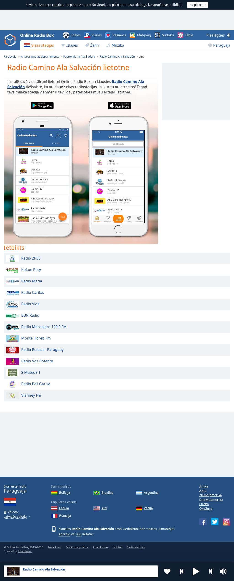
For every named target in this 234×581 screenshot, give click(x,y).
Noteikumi (54, 547)
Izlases (72, 45)
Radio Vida (30, 303)
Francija (65, 515)
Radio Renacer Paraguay (42, 349)
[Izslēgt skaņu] (224, 571)
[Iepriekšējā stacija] (181, 571)
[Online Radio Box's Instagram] (226, 521)
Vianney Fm (31, 395)
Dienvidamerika (211, 499)
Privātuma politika (77, 547)
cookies (57, 5)
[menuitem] (39, 45)
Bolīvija (64, 492)
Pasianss (119, 35)
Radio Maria (31, 281)
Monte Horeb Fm (36, 338)
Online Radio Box (36, 35)
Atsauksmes (100, 547)
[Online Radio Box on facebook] (203, 521)
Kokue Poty (31, 269)
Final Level (25, 551)
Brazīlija (107, 492)
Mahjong (144, 35)
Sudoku (168, 35)
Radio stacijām (136, 547)
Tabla (189, 35)
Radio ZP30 (30, 258)
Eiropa (204, 504)
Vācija (148, 508)
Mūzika (118, 45)
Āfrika (203, 486)
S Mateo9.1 (30, 372)
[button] (196, 571)
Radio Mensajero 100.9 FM (44, 326)
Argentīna (151, 492)
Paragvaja (221, 45)
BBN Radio (30, 315)
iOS (78, 534)
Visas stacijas (42, 45)
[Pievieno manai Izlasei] (167, 571)
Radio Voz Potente (37, 360)
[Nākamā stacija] (210, 571)
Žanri (94, 45)
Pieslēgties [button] (215, 35)
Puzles (97, 35)
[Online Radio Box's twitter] (214, 521)
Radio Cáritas (32, 292)
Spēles (76, 35)
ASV (104, 508)
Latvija (64, 508)
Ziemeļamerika (210, 495)
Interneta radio (15, 489)
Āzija (202, 490)
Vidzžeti (117, 547)
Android (64, 534)
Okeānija (206, 508)
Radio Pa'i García (35, 383)
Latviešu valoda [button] (15, 517)
